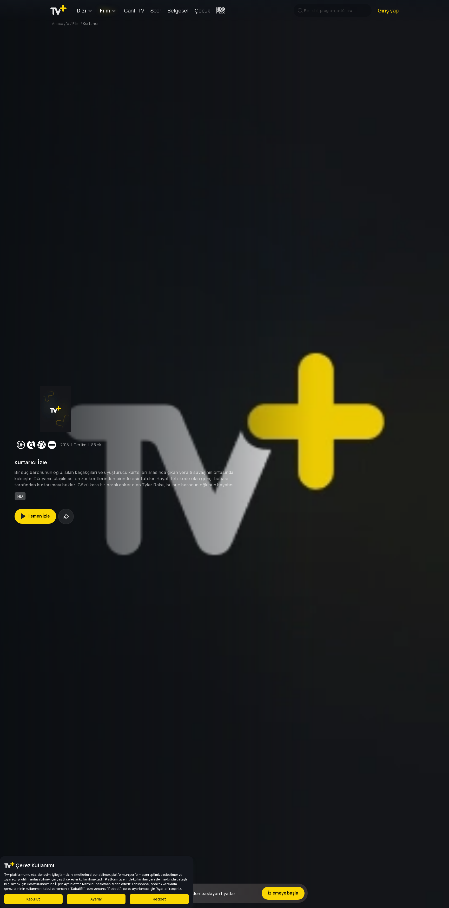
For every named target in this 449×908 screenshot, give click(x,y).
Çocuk (202, 10)
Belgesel (178, 10)
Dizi (81, 10)
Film (105, 10)
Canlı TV (134, 10)
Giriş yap (388, 10)
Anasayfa (60, 23)
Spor (155, 10)
